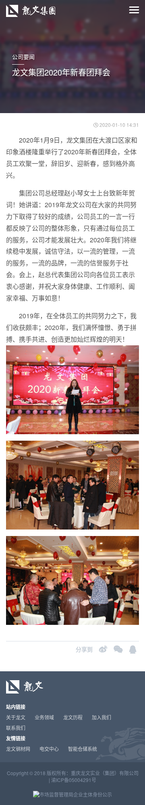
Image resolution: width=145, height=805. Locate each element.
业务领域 (44, 717)
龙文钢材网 (18, 748)
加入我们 (101, 717)
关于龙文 (15, 717)
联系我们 (15, 727)
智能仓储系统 (82, 748)
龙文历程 (73, 717)
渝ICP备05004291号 (73, 779)
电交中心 (49, 748)
